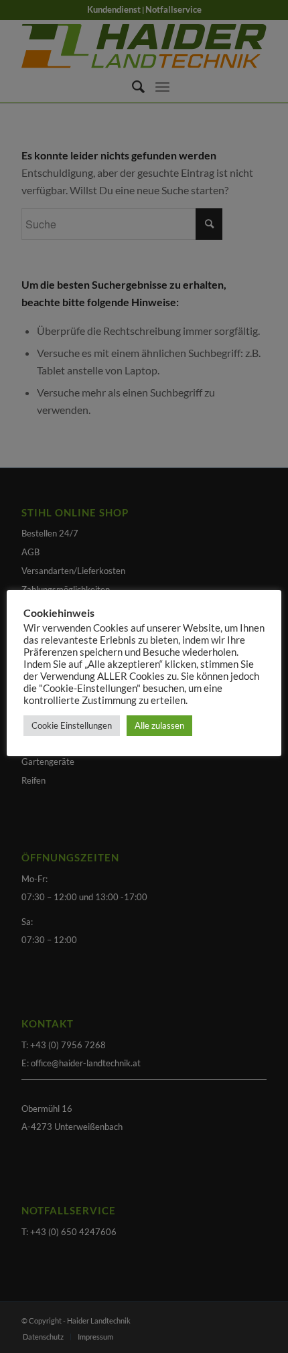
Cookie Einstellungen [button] (71, 725)
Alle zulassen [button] (159, 725)
